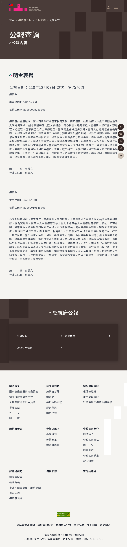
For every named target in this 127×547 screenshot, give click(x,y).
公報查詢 (40, 20)
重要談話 (14, 407)
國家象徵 (88, 450)
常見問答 (105, 525)
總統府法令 (15, 498)
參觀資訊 (51, 434)
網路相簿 (51, 413)
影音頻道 (51, 407)
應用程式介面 (64, 525)
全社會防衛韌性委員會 (22, 402)
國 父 (88, 445)
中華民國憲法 (91, 439)
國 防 (14, 418)
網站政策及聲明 (26, 525)
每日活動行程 (54, 402)
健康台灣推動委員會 (21, 397)
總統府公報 (24, 20)
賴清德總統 (89, 391)
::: (2, 1)
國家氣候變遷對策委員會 (23, 391)
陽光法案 (79, 525)
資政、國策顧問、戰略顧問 (25, 487)
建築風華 (51, 439)
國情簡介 (88, 434)
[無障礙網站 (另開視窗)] (63, 514)
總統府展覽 (52, 445)
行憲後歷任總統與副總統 (97, 402)
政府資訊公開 (45, 525)
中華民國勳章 (91, 455)
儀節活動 (14, 493)
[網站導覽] (108, 7)
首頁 (12, 20)
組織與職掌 (15, 477)
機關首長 (14, 482)
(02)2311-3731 (93, 539)
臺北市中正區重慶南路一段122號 (53, 539)
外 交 (14, 413)
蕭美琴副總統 (91, 397)
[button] (121, 156)
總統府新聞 (52, 391)
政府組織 (88, 461)
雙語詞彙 (92, 525)
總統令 (50, 397)
